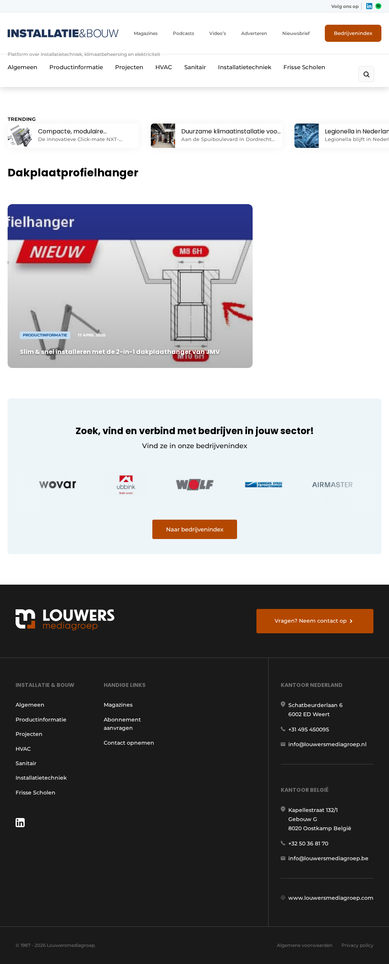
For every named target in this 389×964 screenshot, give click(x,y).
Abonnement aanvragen (122, 723)
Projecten (129, 67)
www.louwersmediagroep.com (330, 897)
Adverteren (254, 33)
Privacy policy (357, 945)
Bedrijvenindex (353, 33)
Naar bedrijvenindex (194, 529)
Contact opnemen (129, 742)
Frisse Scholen (304, 67)
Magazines (146, 33)
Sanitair (195, 67)
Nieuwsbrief (296, 33)
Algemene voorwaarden (304, 945)
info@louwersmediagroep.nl (327, 744)
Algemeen (22, 67)
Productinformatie (76, 67)
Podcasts (183, 33)
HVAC (163, 67)
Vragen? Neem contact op (311, 620)
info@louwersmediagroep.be (328, 858)
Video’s (217, 33)
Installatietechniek (244, 67)
